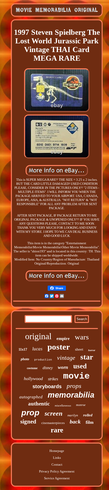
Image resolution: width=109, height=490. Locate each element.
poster (58, 346)
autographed (31, 397)
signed (28, 421)
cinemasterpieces (53, 423)
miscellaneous (63, 405)
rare (57, 430)
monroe (80, 405)
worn (63, 367)
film (90, 422)
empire (63, 338)
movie (76, 376)
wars (82, 337)
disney (48, 368)
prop (30, 412)
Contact (56, 464)
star (86, 357)
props (74, 385)
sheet (79, 349)
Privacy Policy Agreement (57, 471)
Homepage (56, 451)
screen (53, 413)
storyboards (47, 386)
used (80, 366)
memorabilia (71, 394)
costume (32, 368)
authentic (39, 404)
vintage (66, 357)
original (38, 336)
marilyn (72, 415)
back (75, 421)
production (43, 359)
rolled (88, 415)
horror (91, 350)
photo (25, 359)
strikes (53, 379)
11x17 (23, 349)
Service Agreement (57, 478)
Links (57, 458)
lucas (37, 348)
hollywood (33, 378)
